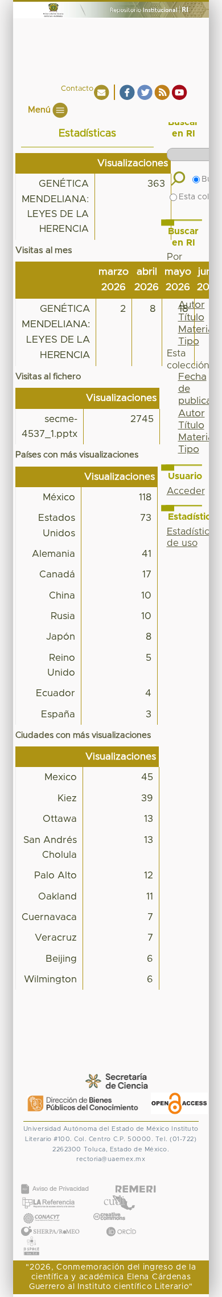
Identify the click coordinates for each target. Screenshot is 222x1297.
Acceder (186, 491)
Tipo (188, 449)
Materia (195, 437)
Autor (191, 413)
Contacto (77, 89)
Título (191, 425)
